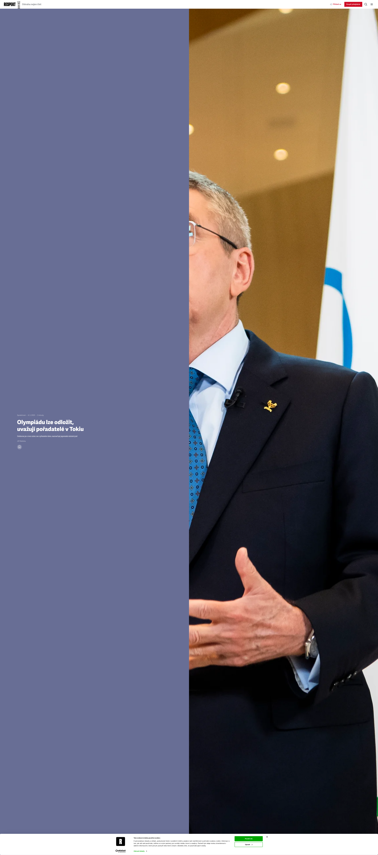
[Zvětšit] (283, 432)
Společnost (21, 415)
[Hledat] (365, 4)
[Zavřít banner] (267, 837)
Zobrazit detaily (139, 851)
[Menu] (371, 4)
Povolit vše (248, 839)
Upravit (247, 844)
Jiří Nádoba (21, 441)
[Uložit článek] (19, 447)
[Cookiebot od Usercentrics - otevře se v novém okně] (120, 851)
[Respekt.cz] (10, 4)
